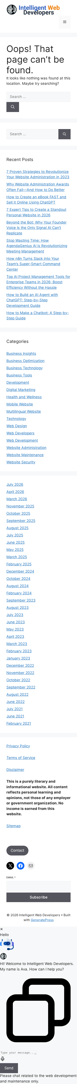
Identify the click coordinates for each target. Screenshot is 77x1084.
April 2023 (15, 636)
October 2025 (18, 513)
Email (11, 877)
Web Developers (20, 433)
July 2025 (14, 535)
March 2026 (16, 499)
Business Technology (24, 368)
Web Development (22, 440)
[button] (38, 945)
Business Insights (21, 353)
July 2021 (14, 709)
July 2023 (14, 615)
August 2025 (17, 528)
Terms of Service (20, 758)
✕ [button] (1, 929)
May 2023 (15, 629)
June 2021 (15, 716)
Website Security (20, 462)
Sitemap (13, 826)
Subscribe (38, 897)
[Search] (12, 107)
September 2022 (20, 687)
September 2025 (20, 521)
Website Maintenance (25, 455)
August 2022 (17, 694)
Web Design (16, 426)
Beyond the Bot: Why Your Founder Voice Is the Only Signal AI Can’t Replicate (36, 227)
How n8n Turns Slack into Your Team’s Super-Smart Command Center (33, 264)
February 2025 (18, 564)
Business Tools (19, 375)
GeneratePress (42, 920)
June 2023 (15, 622)
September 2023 (21, 600)
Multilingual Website (23, 411)
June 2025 (15, 542)
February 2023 (19, 651)
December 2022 (20, 665)
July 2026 (14, 484)
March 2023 (16, 644)
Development (17, 382)
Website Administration (26, 448)
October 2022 (18, 680)
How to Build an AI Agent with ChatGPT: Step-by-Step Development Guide (32, 300)
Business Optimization (25, 361)
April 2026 (15, 492)
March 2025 (16, 557)
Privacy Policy (18, 746)
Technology (16, 419)
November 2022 (20, 673)
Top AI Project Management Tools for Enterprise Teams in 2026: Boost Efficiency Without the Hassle (38, 282)
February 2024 (19, 593)
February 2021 (18, 723)
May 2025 (15, 550)
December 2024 (20, 571)
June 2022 (15, 702)
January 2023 (18, 658)
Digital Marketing (20, 390)
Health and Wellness (24, 397)
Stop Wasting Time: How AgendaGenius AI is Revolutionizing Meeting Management (36, 245)
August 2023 (17, 607)
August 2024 (17, 586)
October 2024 (18, 579)
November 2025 (20, 506)
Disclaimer (15, 770)
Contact (17, 850)
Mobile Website (19, 404)
